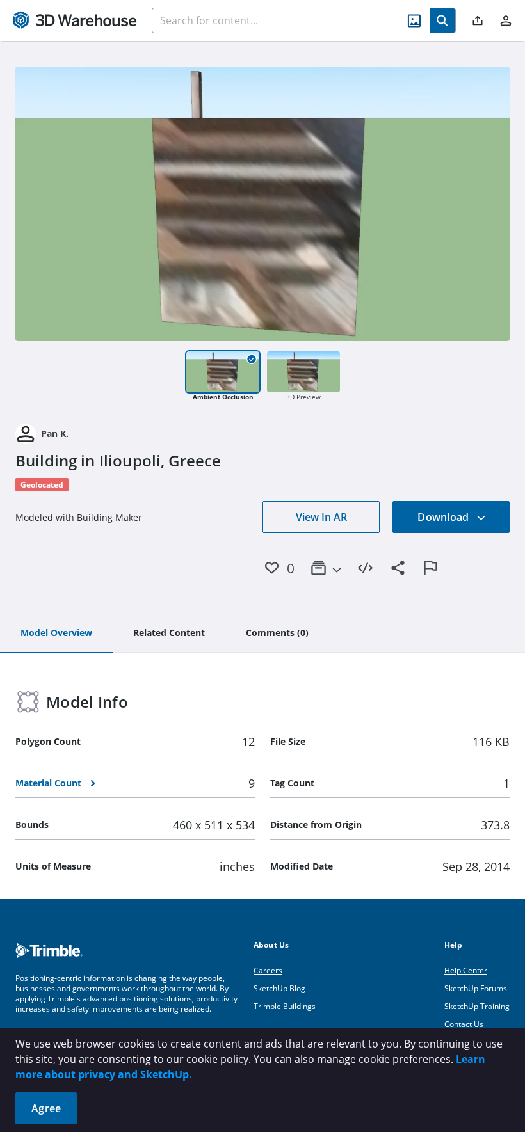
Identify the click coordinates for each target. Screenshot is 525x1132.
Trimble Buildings (285, 1006)
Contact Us (463, 1024)
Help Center (465, 970)
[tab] (56, 633)
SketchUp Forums (475, 988)
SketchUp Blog (279, 988)
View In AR (321, 517)
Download (444, 517)
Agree (46, 1108)
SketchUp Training (477, 1006)
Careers (268, 970)
